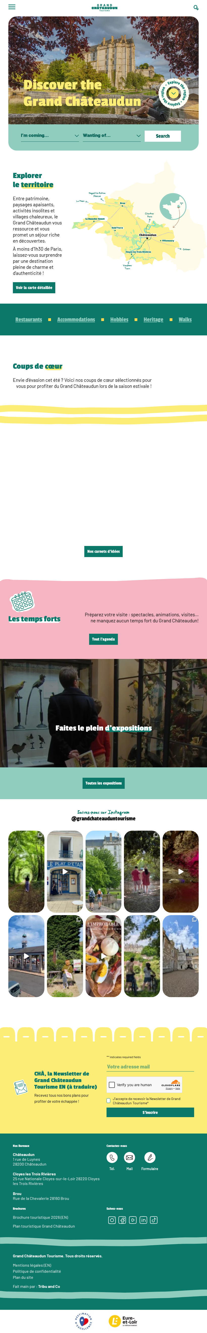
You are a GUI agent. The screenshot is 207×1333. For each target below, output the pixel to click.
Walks (185, 319)
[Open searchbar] (196, 7)
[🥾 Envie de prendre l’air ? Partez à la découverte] (26, 872)
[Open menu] (11, 8)
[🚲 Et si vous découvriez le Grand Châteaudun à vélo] (142, 956)
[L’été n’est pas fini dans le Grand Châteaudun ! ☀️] (65, 956)
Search (163, 136)
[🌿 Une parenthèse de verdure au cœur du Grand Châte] (142, 872)
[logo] (104, 8)
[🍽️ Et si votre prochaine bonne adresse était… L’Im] (104, 956)
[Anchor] (174, 93)
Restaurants (28, 319)
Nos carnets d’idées (103, 551)
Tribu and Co (49, 1286)
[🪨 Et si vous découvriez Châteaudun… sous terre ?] (181, 872)
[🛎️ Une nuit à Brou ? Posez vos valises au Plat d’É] (26, 956)
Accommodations (76, 319)
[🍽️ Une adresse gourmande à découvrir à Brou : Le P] (65, 872)
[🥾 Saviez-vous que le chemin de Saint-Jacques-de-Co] (104, 872)
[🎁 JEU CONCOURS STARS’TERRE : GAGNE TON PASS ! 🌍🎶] (181, 956)
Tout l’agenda (103, 639)
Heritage (153, 319)
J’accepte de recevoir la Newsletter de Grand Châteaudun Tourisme (146, 1100)
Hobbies (119, 319)
